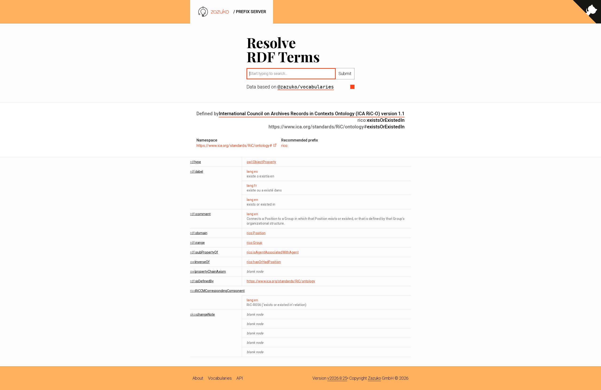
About (198, 378)
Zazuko (374, 378)
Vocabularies (220, 378)
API (239, 378)
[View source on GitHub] (587, 11)
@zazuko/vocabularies (305, 87)
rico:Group (254, 243)
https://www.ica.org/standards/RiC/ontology (281, 281)
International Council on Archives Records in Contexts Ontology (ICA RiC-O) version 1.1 (312, 113)
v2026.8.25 (337, 378)
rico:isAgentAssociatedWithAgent (273, 252)
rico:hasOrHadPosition (264, 262)
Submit (345, 73)
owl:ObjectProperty (261, 162)
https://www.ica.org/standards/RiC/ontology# (234, 145)
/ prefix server (249, 11)
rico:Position (256, 233)
